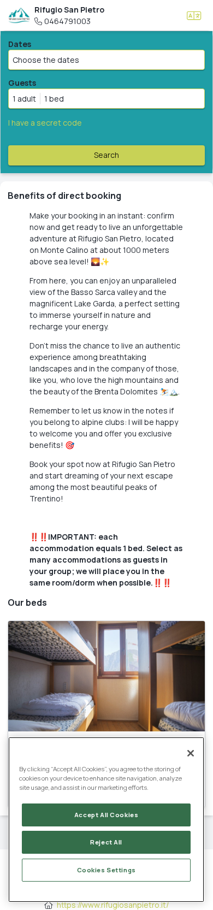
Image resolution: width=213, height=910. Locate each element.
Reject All (106, 842)
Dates (19, 44)
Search (106, 155)
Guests (22, 83)
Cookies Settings (106, 870)
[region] (106, 819)
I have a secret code (45, 122)
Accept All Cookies (106, 815)
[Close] (191, 753)
